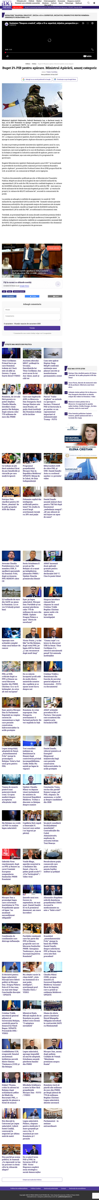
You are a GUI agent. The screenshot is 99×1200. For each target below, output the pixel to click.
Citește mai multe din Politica (32, 1180)
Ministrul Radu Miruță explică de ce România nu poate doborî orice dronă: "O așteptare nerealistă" (32, 1019)
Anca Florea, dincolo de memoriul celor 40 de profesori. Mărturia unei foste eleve (82, 385)
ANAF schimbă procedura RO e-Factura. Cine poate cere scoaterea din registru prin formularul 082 (52, 716)
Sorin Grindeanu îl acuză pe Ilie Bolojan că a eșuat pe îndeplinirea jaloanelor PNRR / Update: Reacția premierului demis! (31, 571)
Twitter (33, 296)
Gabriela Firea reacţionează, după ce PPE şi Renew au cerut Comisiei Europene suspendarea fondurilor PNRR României (11, 870)
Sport (61, 3)
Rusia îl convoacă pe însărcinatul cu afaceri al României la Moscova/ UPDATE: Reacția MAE (53, 7)
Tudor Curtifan (51, 72)
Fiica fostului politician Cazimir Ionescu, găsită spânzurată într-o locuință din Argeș (80, 415)
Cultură (53, 3)
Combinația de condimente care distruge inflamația (10, 938)
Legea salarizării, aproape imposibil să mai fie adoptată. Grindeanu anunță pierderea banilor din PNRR (31, 1057)
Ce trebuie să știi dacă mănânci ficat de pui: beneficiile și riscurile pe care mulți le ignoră (11, 470)
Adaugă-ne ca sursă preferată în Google (38, 79)
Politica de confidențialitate (18, 1188)
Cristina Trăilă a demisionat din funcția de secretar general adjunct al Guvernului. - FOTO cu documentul (52, 680)
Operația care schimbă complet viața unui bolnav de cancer (11, 644)
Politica (34, 64)
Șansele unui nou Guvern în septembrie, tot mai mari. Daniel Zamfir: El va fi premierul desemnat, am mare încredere (32, 905)
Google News (24, 286)
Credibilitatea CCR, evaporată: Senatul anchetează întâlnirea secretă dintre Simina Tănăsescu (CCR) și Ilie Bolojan (11, 1059)
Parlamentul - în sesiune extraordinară (51, 1123)
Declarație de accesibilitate (77, 1188)
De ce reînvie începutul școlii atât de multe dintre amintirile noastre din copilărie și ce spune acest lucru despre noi (32, 681)
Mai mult (48, 5)
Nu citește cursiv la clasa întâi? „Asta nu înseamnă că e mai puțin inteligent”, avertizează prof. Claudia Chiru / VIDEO (31, 983)
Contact (63, 1188)
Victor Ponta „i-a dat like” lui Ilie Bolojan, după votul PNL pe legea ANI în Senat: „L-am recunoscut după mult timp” (32, 646)
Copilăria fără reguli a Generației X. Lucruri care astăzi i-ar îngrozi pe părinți (32, 828)
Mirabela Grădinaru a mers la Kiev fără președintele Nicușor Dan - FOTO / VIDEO (32, 1090)
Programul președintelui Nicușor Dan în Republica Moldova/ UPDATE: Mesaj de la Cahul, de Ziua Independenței (32, 473)
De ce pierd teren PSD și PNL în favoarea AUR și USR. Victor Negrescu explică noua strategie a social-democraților (32, 1164)
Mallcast (79, 3)
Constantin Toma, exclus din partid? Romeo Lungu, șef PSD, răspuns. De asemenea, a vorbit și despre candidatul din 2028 (53, 794)
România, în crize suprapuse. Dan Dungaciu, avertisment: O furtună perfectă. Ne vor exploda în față (32, 716)
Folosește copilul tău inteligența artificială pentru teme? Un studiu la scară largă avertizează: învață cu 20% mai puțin (32, 507)
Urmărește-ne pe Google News (66, 79)
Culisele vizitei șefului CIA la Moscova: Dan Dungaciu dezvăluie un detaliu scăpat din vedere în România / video (82, 394)
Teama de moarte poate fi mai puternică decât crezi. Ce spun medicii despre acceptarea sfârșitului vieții (10, 794)
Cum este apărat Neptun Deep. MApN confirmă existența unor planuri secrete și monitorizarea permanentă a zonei (53, 368)
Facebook (11, 296)
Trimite (32, 328)
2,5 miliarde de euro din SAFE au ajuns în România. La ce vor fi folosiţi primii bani (11, 604)
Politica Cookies (36, 1188)
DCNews (7, 5)
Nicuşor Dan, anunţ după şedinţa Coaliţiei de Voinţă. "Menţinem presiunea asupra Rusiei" (52, 1057)
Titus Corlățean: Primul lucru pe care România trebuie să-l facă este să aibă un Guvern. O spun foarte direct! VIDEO (11, 368)
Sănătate (45, 3)
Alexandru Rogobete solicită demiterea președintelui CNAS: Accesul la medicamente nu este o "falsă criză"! (53, 903)
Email (57, 296)
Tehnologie (69, 3)
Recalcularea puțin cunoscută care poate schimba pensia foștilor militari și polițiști (52, 866)
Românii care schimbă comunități (27, 3)
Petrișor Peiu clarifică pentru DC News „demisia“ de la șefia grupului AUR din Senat (10, 504)
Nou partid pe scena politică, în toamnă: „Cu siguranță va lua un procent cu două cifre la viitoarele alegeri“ (11, 1163)
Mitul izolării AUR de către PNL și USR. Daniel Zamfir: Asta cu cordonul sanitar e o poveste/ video (52, 472)
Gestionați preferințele (51, 1188)
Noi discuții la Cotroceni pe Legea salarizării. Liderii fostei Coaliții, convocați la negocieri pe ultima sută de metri (10, 1128)
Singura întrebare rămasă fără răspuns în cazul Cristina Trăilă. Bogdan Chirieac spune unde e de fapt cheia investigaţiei (52, 608)
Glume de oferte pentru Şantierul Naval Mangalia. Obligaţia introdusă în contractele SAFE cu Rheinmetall (53, 1019)
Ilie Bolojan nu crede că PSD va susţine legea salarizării (11, 825)
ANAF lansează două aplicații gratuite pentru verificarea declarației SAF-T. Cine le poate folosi (52, 569)
